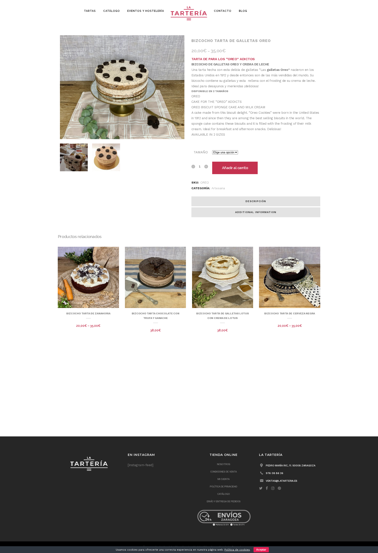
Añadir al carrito (235, 168)
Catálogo (223, 493)
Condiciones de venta (223, 471)
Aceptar (261, 549)
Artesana (218, 188)
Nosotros (223, 464)
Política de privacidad (223, 486)
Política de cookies (237, 549)
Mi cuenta (223, 479)
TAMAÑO (201, 152)
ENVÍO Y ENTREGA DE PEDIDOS (223, 501)
